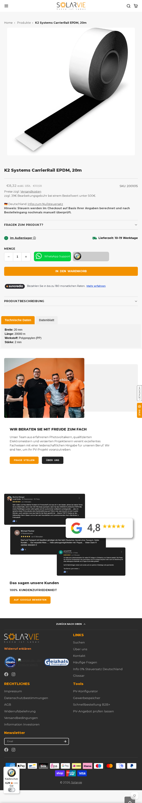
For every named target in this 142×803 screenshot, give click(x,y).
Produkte (24, 22)
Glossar (79, 675)
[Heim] (71, 6)
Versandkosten (30, 191)
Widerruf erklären (17, 648)
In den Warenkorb (71, 271)
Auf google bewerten (30, 599)
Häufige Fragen (85, 662)
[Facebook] (6, 674)
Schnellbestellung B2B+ (91, 704)
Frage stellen (24, 460)
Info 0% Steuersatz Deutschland (98, 669)
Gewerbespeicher (86, 698)
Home (8, 22)
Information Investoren (22, 724)
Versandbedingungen (21, 718)
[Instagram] (14, 674)
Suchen (79, 642)
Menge (9, 248)
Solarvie (76, 782)
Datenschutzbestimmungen (26, 698)
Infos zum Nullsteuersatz (45, 204)
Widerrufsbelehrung (20, 711)
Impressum (13, 691)
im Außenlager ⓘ (23, 238)
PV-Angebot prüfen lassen (93, 711)
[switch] (11, 790)
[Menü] (17, 769)
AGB (7, 704)
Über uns (52, 460)
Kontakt (79, 655)
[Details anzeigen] (21, 637)
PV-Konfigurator (85, 691)
